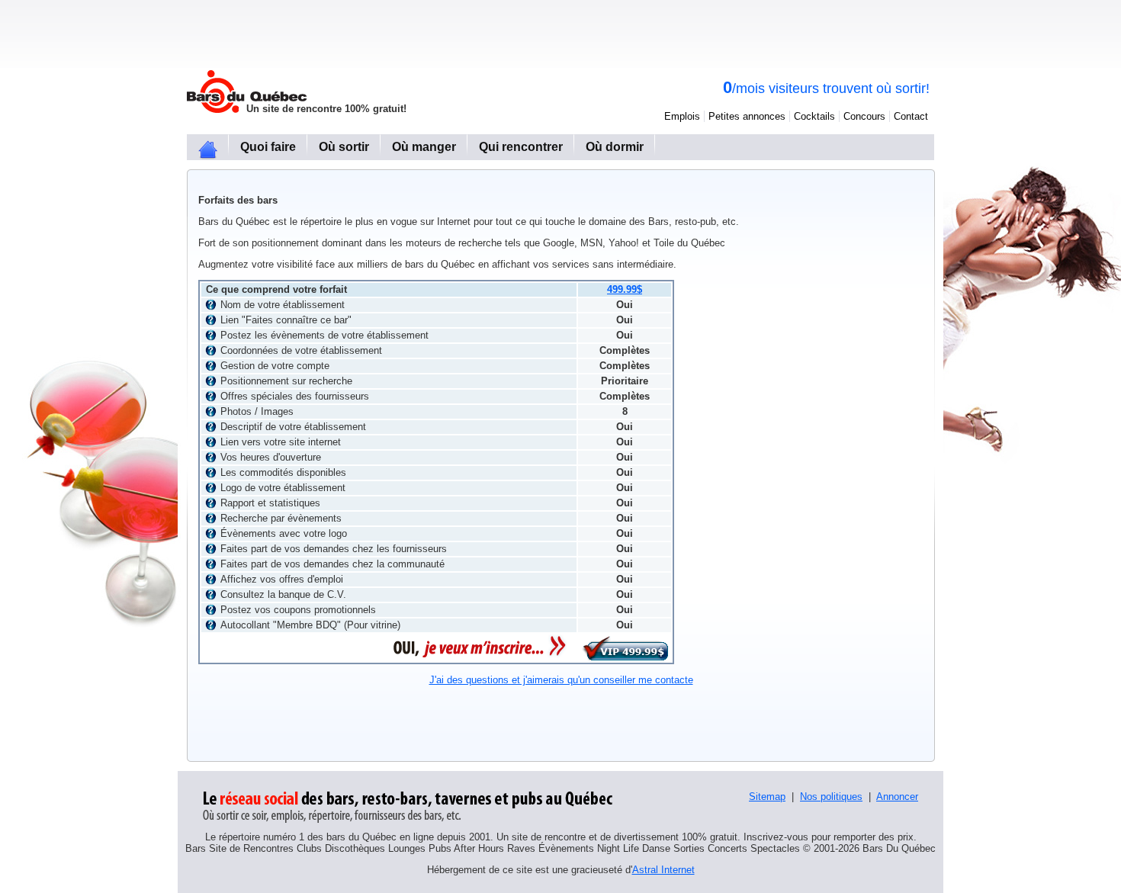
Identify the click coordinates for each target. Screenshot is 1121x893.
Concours (864, 116)
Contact (911, 116)
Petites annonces (746, 116)
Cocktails (814, 116)
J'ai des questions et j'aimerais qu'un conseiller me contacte (561, 680)
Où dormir (615, 146)
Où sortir (344, 146)
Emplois (682, 116)
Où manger (424, 146)
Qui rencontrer (521, 146)
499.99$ (624, 289)
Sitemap (767, 796)
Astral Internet (663, 869)
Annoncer (897, 796)
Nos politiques (831, 796)
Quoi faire (268, 146)
